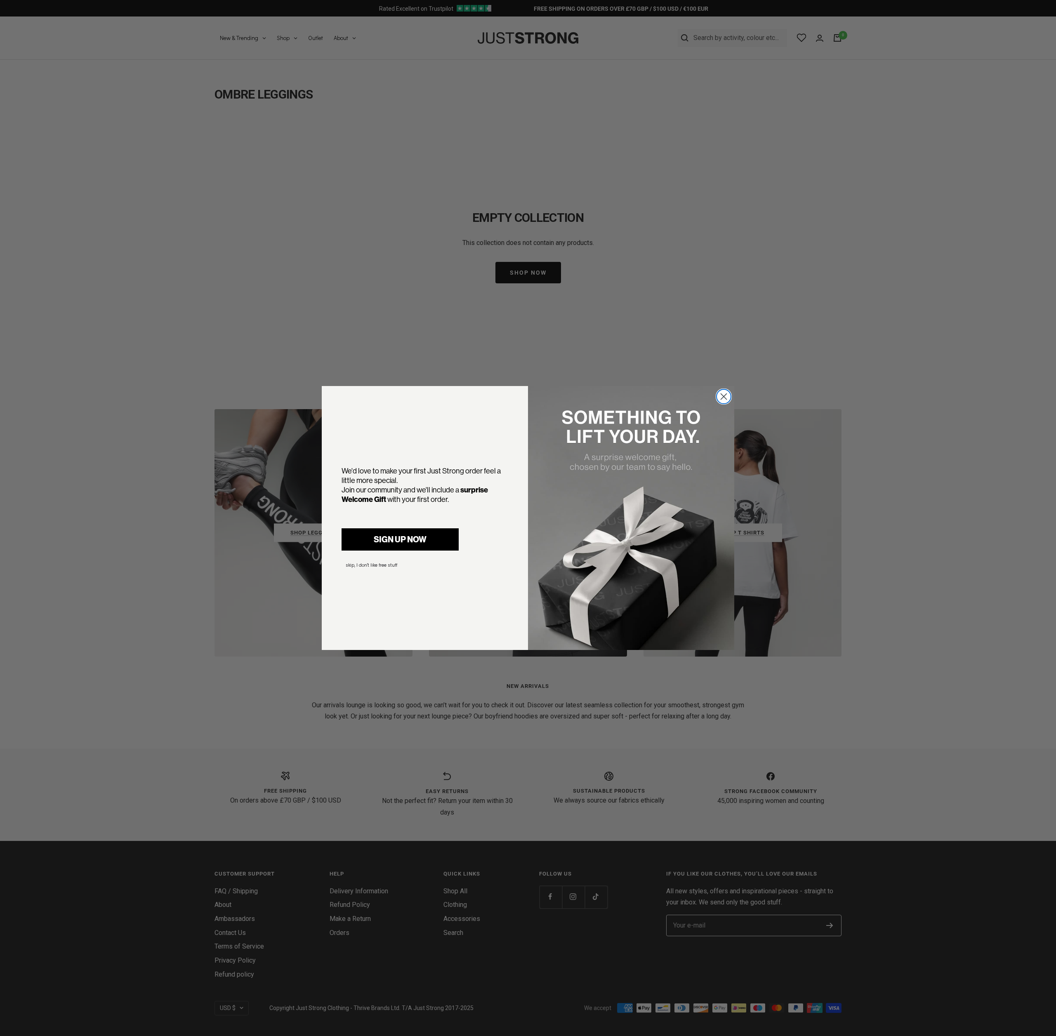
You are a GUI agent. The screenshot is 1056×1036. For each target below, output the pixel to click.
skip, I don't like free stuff (371, 565)
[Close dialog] (724, 396)
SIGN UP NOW (400, 539)
